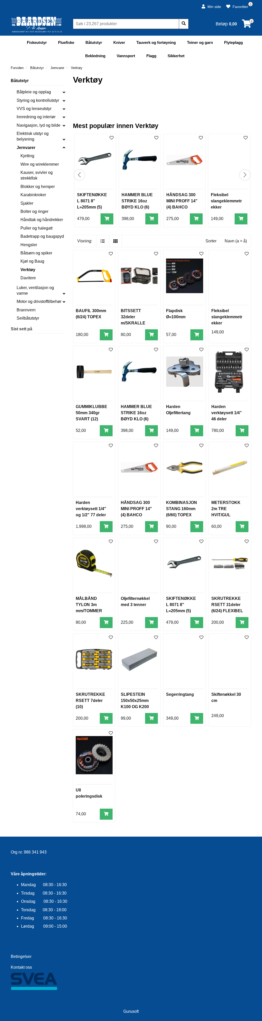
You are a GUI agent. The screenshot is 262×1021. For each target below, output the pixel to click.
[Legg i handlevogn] (107, 218)
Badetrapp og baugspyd (42, 236)
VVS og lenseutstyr (34, 108)
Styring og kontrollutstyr (38, 100)
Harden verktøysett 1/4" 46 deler (226, 412)
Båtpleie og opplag (34, 92)
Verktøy (27, 269)
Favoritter (240, 7)
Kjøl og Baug (32, 261)
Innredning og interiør (36, 117)
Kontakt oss (21, 967)
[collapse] (64, 92)
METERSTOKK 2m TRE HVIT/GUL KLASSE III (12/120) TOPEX (226, 514)
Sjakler (26, 203)
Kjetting (27, 156)
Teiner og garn (200, 42)
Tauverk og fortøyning (156, 42)
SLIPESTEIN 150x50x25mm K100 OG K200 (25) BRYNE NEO (135, 706)
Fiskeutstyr (37, 42)
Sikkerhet (176, 56)
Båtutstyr (93, 42)
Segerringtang (180, 694)
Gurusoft (131, 1011)
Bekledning (95, 56)
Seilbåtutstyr (28, 318)
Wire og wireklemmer (39, 164)
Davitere (28, 278)
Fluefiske (66, 42)
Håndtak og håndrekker (41, 219)
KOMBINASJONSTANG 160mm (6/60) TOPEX (181, 508)
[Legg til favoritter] (111, 254)
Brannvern (26, 310)
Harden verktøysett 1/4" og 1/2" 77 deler (91, 508)
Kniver (119, 42)
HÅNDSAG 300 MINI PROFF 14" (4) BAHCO (182, 201)
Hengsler (28, 245)
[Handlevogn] (246, 25)
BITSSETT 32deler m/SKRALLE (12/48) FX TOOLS (133, 323)
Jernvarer (26, 147)
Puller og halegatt (36, 228)
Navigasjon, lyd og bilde (38, 125)
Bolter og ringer (34, 211)
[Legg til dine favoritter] (111, 138)
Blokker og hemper (37, 186)
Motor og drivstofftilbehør (39, 301)
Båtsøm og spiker (36, 253)
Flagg (151, 56)
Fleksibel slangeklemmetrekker (226, 201)
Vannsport (126, 56)
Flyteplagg (233, 42)
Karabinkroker (33, 195)
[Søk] (184, 24)
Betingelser (21, 956)
